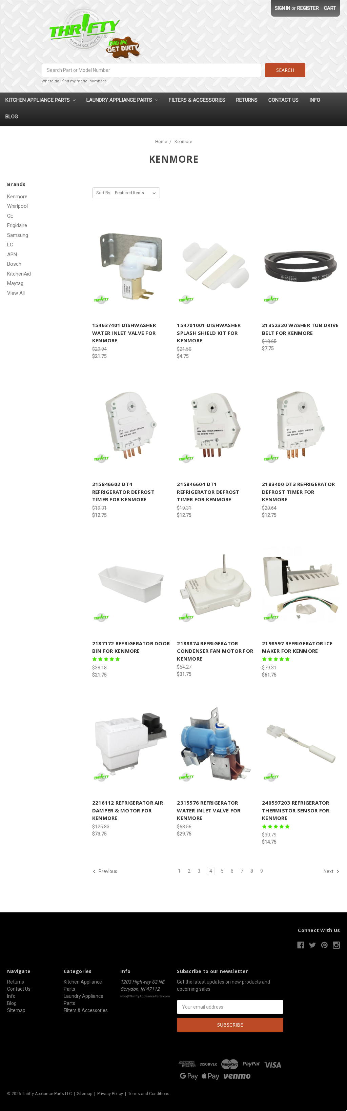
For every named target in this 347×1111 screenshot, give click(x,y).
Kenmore (17, 197)
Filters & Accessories (197, 100)
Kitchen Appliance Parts (38, 100)
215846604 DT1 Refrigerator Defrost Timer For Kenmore (208, 492)
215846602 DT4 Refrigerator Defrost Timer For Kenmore (123, 492)
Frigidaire (17, 225)
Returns (247, 100)
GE (10, 216)
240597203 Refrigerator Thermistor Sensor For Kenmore (295, 810)
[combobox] (151, 70)
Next (329, 871)
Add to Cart (131, 266)
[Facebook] (300, 945)
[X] (312, 945)
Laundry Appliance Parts (120, 100)
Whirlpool (17, 206)
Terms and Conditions (148, 1093)
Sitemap (16, 1010)
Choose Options (215, 744)
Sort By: (103, 192)
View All (16, 293)
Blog (11, 117)
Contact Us (283, 100)
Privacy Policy (110, 1093)
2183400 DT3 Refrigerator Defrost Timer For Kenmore (298, 492)
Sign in (282, 8)
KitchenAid (19, 274)
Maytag (15, 283)
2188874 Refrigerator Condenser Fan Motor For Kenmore (215, 651)
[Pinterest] (324, 945)
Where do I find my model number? (74, 81)
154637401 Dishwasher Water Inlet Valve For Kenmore (124, 333)
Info (314, 100)
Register (308, 8)
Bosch (14, 264)
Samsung (17, 235)
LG (10, 245)
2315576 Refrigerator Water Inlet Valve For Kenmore (208, 810)
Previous (107, 871)
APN (12, 254)
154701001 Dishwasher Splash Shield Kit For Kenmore (209, 333)
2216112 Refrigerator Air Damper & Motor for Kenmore (127, 810)
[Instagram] (336, 945)
